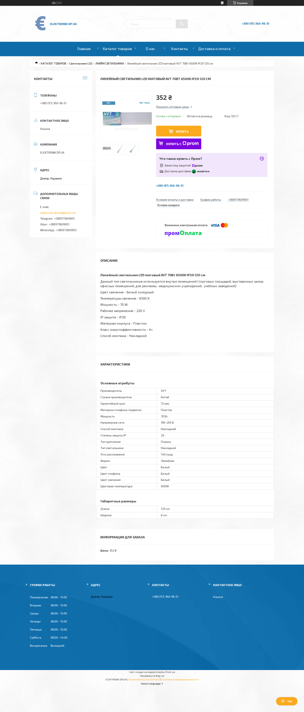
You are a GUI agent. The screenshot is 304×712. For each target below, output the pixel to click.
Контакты (179, 48)
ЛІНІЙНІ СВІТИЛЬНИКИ (109, 63)
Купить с (174, 144)
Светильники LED (80, 63)
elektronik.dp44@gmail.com (58, 212)
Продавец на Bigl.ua (152, 675)
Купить (182, 131)
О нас (150, 48)
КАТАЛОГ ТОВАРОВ (53, 63)
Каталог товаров (117, 48)
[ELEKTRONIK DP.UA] (40, 30)
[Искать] (182, 23)
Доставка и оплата (214, 48)
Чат (289, 701)
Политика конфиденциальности (180, 679)
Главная (84, 48)
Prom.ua (170, 671)
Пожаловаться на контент (143, 679)
